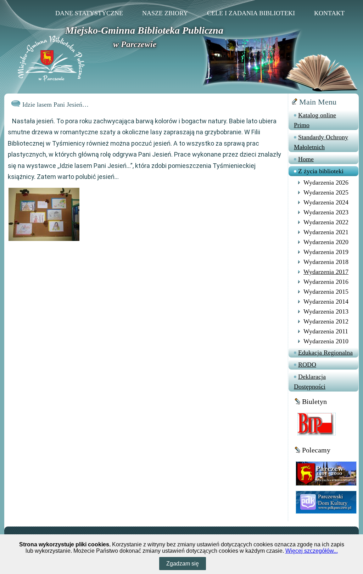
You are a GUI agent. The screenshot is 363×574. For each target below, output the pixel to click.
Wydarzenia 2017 (325, 271)
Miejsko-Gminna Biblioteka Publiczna (144, 30)
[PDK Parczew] (326, 502)
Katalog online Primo (315, 120)
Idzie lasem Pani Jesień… (55, 104)
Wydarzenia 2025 (325, 192)
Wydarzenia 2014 (325, 301)
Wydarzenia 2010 (325, 341)
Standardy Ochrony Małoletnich (321, 142)
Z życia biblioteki (321, 171)
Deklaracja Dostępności (310, 381)
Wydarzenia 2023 (325, 212)
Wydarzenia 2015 (325, 291)
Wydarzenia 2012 (325, 321)
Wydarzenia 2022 (325, 222)
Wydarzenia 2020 (325, 242)
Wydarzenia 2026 (325, 182)
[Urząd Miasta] (326, 473)
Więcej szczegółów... (311, 551)
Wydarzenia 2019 (325, 251)
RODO (307, 364)
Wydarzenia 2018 (325, 261)
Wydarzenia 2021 (325, 232)
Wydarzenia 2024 (325, 202)
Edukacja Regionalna (325, 352)
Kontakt (329, 13)
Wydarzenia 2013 (325, 311)
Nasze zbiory (165, 13)
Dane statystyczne (89, 13)
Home (306, 159)
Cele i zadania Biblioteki (251, 13)
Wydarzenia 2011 (325, 331)
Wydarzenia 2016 (325, 281)
